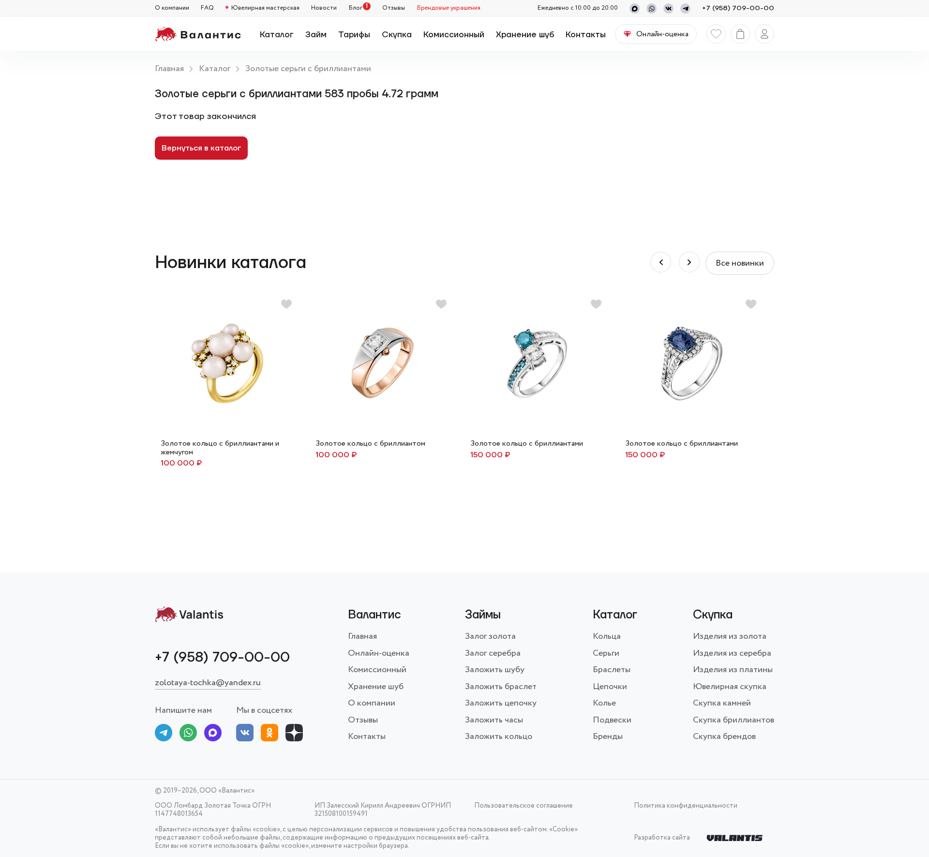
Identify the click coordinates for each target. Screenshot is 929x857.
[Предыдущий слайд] (689, 262)
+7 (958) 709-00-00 (738, 8)
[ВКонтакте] (245, 734)
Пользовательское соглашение (523, 806)
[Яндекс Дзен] (294, 734)
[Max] (634, 8)
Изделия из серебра (732, 653)
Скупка (397, 35)
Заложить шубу (494, 669)
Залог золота (490, 636)
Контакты (586, 35)
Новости (324, 8)
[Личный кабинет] (764, 34)
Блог (355, 8)
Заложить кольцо (498, 736)
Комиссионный (453, 35)
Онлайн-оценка (378, 653)
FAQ (207, 8)
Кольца (607, 636)
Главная (169, 68)
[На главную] (197, 34)
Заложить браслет (501, 686)
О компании (172, 8)
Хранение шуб (525, 35)
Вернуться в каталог (201, 148)
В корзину (382, 448)
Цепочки (610, 686)
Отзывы (393, 8)
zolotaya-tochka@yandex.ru (208, 683)
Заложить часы (494, 720)
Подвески (612, 720)
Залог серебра (493, 653)
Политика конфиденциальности (685, 806)
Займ (316, 35)
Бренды (608, 736)
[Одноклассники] (269, 734)
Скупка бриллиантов (733, 720)
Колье (604, 703)
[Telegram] (685, 8)
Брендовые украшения (448, 8)
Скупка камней (722, 703)
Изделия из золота (729, 636)
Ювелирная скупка (729, 686)
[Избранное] (716, 34)
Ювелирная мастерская (265, 8)
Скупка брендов (724, 736)
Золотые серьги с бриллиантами (308, 68)
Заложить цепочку (501, 703)
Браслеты (611, 669)
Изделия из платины (733, 669)
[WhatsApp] (651, 8)
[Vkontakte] (668, 8)
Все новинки (740, 263)
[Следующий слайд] (660, 262)
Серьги (606, 653)
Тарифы (354, 35)
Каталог (277, 35)
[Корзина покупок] (740, 34)
